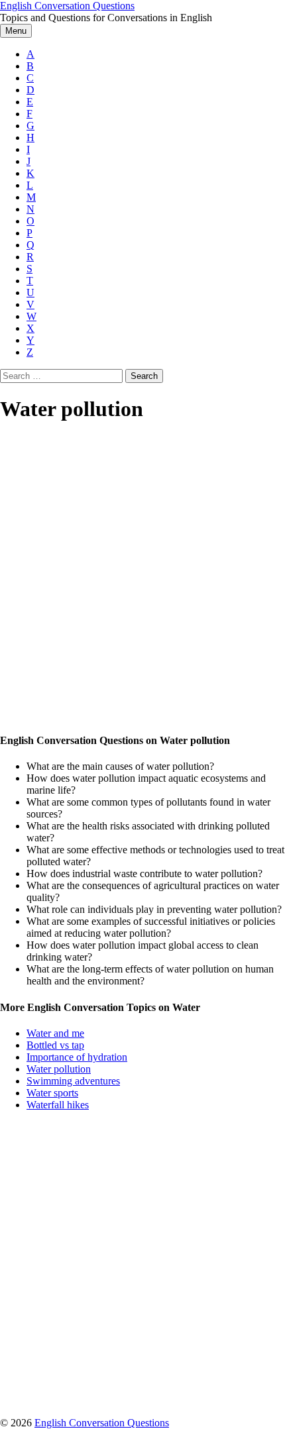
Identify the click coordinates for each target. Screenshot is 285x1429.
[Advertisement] (142, 578)
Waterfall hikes (58, 1104)
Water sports (52, 1092)
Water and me (55, 1033)
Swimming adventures (73, 1080)
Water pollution (59, 1069)
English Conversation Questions (67, 5)
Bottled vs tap (55, 1045)
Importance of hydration (77, 1057)
